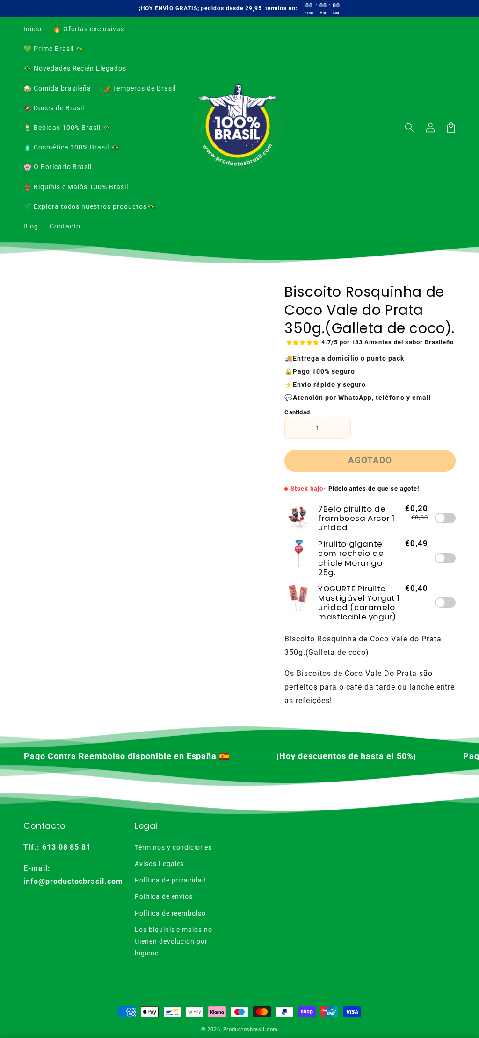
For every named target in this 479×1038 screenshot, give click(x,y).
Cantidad (297, 412)
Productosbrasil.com (250, 1029)
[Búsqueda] (409, 127)
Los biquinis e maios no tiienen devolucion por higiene (173, 941)
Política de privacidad (170, 880)
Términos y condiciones (173, 847)
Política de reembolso (170, 913)
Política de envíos (164, 896)
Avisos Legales (159, 863)
